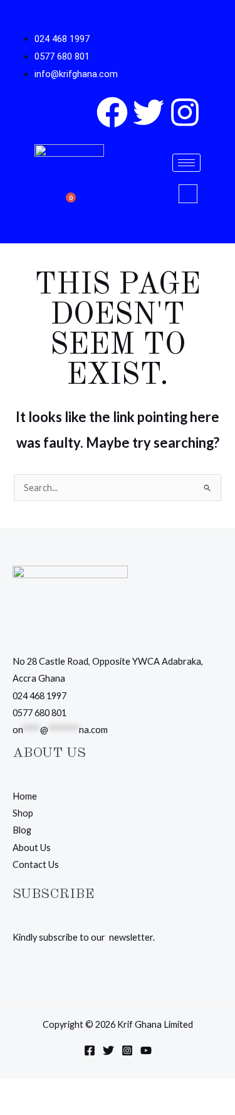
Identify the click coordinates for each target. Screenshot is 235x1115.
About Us (32, 847)
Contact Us (36, 864)
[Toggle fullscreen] (39, 1090)
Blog (22, 830)
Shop (23, 813)
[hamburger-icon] (186, 163)
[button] (188, 193)
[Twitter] (108, 1050)
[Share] (66, 1090)
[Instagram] (127, 1050)
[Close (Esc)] (93, 1090)
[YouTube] (146, 1050)
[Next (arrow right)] (39, 1108)
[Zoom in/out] (12, 1090)
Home (25, 796)
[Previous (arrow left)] (12, 1108)
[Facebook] (89, 1050)
